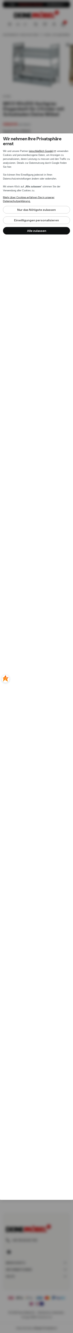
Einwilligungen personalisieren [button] (36, 220)
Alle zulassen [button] (36, 231)
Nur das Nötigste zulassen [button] (36, 210)
